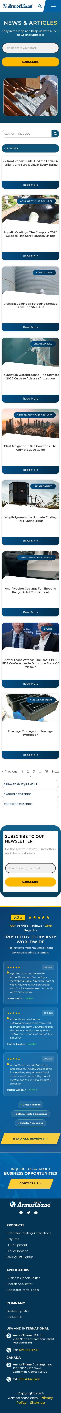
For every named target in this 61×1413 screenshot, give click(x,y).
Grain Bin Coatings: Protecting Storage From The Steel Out (30, 305)
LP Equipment (16, 1245)
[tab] (30, 148)
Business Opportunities (23, 1278)
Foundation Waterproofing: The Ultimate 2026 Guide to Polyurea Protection (30, 376)
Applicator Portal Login (22, 1290)
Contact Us (14, 1317)
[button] (39, 5)
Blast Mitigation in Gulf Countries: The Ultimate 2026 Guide (30, 448)
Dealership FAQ (17, 1311)
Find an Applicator (19, 1284)
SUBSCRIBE (30, 62)
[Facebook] (23, 1214)
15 (46, 771)
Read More (30, 184)
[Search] (55, 133)
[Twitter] (30, 1214)
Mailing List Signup (19, 1257)
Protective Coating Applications (28, 1233)
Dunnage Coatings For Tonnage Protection (30, 733)
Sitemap (37, 1403)
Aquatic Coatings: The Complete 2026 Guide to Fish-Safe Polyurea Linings (30, 234)
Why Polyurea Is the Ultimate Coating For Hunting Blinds (30, 519)
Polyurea (12, 1239)
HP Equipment (17, 1251)
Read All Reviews (30, 1138)
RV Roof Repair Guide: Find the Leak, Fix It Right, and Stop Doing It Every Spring (30, 162)
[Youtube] (38, 1214)
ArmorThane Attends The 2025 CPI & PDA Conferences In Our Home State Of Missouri (30, 663)
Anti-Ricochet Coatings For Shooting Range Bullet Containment (30, 590)
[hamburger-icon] (53, 6)
